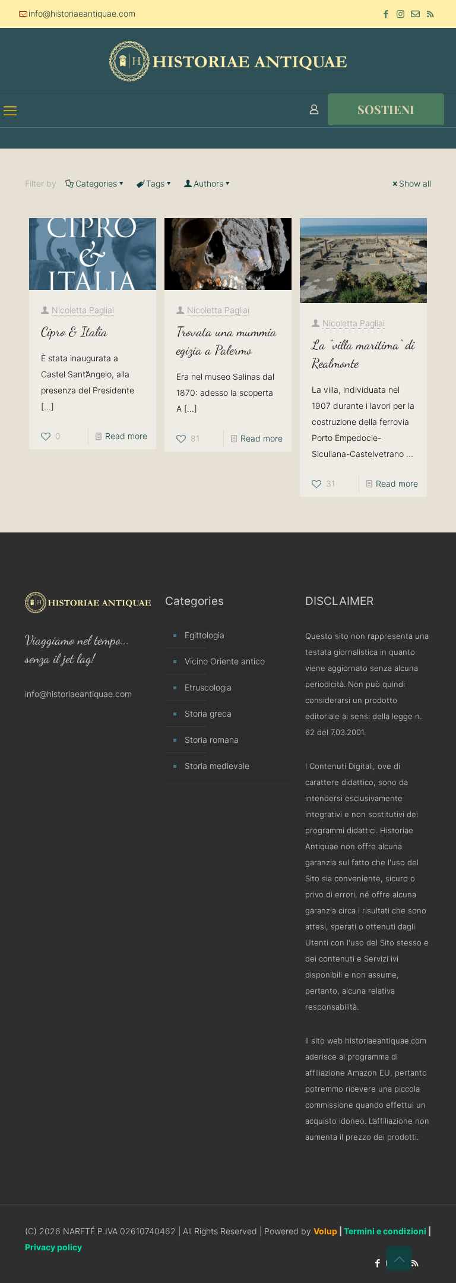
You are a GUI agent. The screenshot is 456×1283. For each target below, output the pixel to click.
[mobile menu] (10, 110)
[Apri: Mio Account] (314, 109)
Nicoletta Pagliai (83, 310)
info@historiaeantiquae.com (81, 13)
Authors (208, 183)
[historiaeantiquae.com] (228, 60)
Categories (96, 183)
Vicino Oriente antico (225, 661)
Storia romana (212, 740)
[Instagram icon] (400, 14)
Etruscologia (208, 687)
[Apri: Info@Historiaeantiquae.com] (415, 14)
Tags (155, 183)
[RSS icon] (430, 14)
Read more (126, 436)
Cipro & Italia (74, 331)
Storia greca (208, 713)
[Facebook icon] (385, 14)
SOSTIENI (385, 109)
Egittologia (204, 635)
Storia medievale (217, 766)
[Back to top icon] (399, 1258)
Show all (415, 183)
